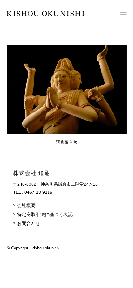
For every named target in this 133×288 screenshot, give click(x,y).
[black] (55, 12)
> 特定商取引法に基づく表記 (43, 214)
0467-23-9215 (38, 192)
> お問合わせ (26, 223)
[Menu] (123, 12)
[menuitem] (123, 12)
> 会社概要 (24, 205)
